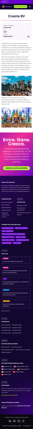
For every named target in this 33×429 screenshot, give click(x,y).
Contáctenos (27, 425)
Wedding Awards (6, 352)
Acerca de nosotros (7, 202)
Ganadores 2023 (16, 327)
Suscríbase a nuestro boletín (9, 395)
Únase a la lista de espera (20, 6)
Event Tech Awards (16, 347)
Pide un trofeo (5, 204)
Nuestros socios (6, 210)
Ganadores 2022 (6, 330)
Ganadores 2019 (16, 333)
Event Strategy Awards (7, 349)
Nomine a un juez (22, 205)
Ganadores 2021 (16, 330)
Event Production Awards (23, 349)
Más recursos (5, 310)
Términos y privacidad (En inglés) (11, 425)
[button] (30, 6)
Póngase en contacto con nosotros (5, 215)
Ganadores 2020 (6, 333)
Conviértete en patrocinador (21, 209)
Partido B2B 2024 (6, 207)
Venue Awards (5, 347)
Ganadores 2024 (6, 327)
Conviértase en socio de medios (24, 213)
